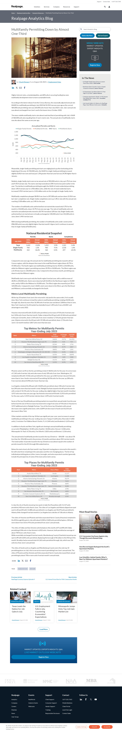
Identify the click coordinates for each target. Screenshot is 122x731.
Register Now (95, 65)
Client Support (49, 699)
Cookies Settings (81, 727)
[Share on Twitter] (16, 88)
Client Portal (66, 706)
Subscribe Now (87, 36)
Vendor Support (50, 706)
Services (46, 7)
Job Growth (32, 568)
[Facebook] (85, 699)
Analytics (14, 699)
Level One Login (67, 710)
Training (47, 710)
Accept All (107, 727)
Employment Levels (23, 568)
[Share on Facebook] (24, 88)
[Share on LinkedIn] (13, 88)
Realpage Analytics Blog (23, 13)
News (13, 713)
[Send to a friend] (20, 88)
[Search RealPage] (105, 6)
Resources (66, 7)
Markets (14, 710)
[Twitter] (90, 699)
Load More (44, 629)
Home (13, 13)
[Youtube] (95, 699)
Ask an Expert (103, 36)
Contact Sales (106, 1)
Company (56, 7)
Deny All (94, 727)
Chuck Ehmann (24, 82)
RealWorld (31, 699)
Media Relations (67, 703)
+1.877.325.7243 (116, 1)
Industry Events (33, 703)
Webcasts (31, 706)
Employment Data (54, 82)
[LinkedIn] (80, 699)
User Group (15, 717)
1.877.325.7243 (67, 699)
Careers (13, 706)
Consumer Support (51, 703)
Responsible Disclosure (52, 713)
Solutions (37, 7)
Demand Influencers (38, 13)
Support (99, 1)
